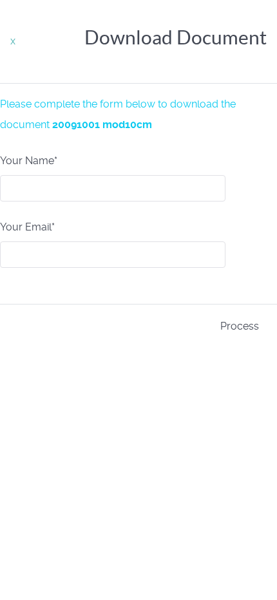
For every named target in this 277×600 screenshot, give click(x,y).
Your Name (28, 161)
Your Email (27, 227)
